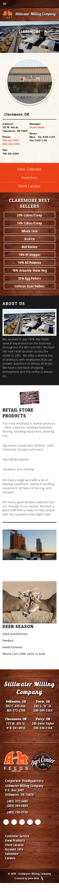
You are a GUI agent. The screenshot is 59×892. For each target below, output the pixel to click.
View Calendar (29, 169)
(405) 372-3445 (16, 801)
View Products (15, 840)
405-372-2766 (16, 710)
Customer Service (17, 836)
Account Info (14, 849)
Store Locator (29, 186)
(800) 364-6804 (17, 805)
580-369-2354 (43, 710)
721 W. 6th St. (16, 723)
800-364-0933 (11, 144)
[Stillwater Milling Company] (29, 14)
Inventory (29, 177)
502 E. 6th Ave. (16, 706)
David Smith (37, 127)
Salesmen (11, 853)
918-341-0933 (11, 140)
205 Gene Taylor (43, 723)
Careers (10, 858)
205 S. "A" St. (43, 706)
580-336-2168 (43, 728)
